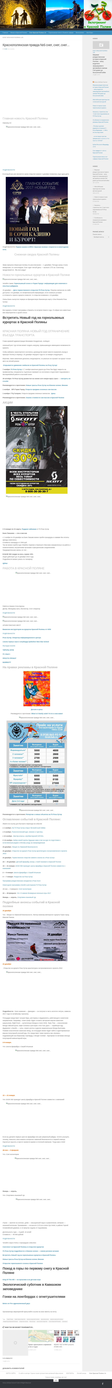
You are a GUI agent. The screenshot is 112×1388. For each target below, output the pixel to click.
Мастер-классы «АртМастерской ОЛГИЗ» (28, 836)
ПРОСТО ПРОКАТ (9, 658)
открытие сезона (23, 1321)
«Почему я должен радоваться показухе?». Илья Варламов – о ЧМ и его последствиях (100, 129)
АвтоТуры (89, 32)
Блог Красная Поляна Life (37, 32)
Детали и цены (37, 709)
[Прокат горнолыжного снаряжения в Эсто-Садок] (41, 1336)
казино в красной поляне (33, 1319)
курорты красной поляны (56, 1319)
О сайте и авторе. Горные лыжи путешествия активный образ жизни (41, 1373)
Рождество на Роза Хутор (23, 877)
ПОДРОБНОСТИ (9, 170)
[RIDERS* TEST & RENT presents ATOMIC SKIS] (66, 1336)
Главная (5, 32)
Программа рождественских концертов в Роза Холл (22, 881)
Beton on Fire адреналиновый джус (16, 1303)
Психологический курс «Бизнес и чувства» (27, 832)
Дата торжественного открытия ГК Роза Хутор (31, 290)
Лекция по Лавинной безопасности (25, 847)
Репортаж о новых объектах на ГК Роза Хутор (44, 814)
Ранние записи (97, 234)
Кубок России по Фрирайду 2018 (101, 145)
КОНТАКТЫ (70, 1373)
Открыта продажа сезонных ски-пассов (40, 389)
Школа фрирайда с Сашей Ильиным (27, 872)
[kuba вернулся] (15, 1343)
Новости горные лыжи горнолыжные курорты (99, 107)
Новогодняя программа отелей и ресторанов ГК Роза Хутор (24, 885)
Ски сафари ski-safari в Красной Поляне (99, 152)
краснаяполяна (45, 1319)
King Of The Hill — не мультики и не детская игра (22, 1280)
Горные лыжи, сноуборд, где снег (56, 1377)
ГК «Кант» (6, 654)
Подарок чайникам (29, 529)
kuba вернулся (7, 1358)
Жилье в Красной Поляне (18, 32)
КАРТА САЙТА (11, 1373)
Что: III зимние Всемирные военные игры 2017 (34, 893)
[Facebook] (102, 1384)
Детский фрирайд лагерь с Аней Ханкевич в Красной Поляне (38, 862)
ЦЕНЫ (5, 563)
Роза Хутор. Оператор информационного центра (22, 638)
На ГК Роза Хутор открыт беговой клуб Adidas (28, 828)
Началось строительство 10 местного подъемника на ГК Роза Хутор (101, 114)
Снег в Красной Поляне (55, 1321)
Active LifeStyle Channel (100, 82)
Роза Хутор (32, 1321)
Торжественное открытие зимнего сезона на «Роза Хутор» (33, 858)
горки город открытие (20, 1319)
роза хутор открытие (42, 1321)
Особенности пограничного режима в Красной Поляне (101, 121)
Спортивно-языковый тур (26, 897)
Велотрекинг (80, 32)
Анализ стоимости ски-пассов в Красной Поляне (45, 398)
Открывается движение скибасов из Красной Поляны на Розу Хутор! (30, 365)
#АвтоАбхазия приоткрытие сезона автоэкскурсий (101, 101)
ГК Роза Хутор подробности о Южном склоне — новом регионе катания (31, 1251)
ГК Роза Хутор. (16, 369)
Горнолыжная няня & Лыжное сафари (61, 32)
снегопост (64, 1321)
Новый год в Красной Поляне (10, 1321)
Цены (53, 393)
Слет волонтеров (25, 889)
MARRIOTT (7, 662)
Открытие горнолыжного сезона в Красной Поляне (23, 1263)
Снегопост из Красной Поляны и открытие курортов (23, 1247)
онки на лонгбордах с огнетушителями (34, 1296)
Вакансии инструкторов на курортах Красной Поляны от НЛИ (27, 629)
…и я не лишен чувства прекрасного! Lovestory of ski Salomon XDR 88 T (101, 138)
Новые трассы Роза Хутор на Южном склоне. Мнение (47, 385)
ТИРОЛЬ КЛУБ (8, 650)
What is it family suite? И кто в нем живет (47, 713)
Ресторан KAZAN (9, 646)
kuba (5, 49)
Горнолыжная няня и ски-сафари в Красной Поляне (100, 158)
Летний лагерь (81, 1373)
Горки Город (10, 1319)
